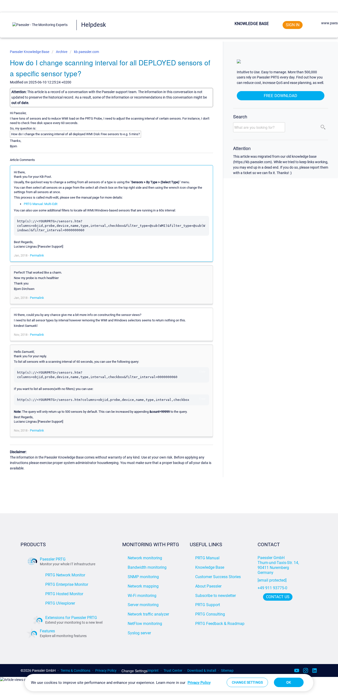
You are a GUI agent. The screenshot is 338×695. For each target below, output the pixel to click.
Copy (202, 220)
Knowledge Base (252, 23)
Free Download (280, 95)
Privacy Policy (106, 670)
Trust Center (173, 670)
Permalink (37, 255)
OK (288, 682)
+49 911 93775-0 (272, 588)
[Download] (160, 291)
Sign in (292, 25)
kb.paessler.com (86, 52)
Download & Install (201, 670)
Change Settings (134, 671)
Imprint (153, 670)
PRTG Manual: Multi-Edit (40, 204)
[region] (169, 682)
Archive (61, 52)
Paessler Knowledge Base (30, 52)
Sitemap (227, 670)
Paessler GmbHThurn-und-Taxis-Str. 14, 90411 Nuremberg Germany (279, 565)
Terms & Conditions (75, 670)
